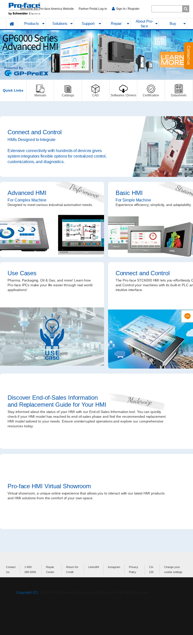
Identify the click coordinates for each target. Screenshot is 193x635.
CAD (95, 90)
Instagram (114, 567)
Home (11, 23)
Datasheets (178, 90)
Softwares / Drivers (123, 90)
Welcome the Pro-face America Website (47, 9)
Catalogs (67, 90)
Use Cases (52, 315)
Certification (151, 90)
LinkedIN (93, 567)
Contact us (188, 56)
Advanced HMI (52, 219)
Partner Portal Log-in (93, 9)
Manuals (40, 90)
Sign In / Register (127, 9)
